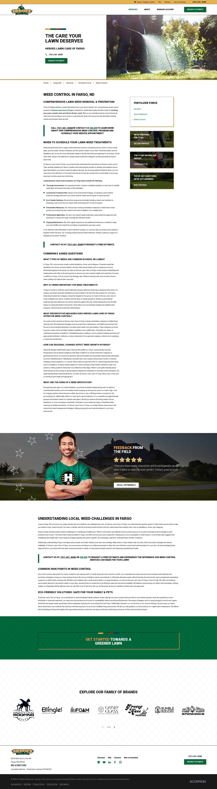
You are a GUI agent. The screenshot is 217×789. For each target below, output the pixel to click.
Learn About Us (141, 164)
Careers (117, 758)
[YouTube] (104, 762)
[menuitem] (152, 109)
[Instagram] (120, 762)
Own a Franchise (180, 2)
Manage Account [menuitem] (165, 9)
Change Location (148, 2)
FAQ (159, 2)
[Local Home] (22, 9)
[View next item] (114, 727)
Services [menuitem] (133, 9)
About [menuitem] (147, 9)
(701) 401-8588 (199, 2)
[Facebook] (115, 762)
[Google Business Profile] (98, 762)
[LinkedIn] (109, 762)
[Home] (23, 752)
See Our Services (141, 143)
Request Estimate (195, 9)
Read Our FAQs (140, 185)
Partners (167, 2)
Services (101, 758)
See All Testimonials (126, 485)
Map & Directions (18, 765)
